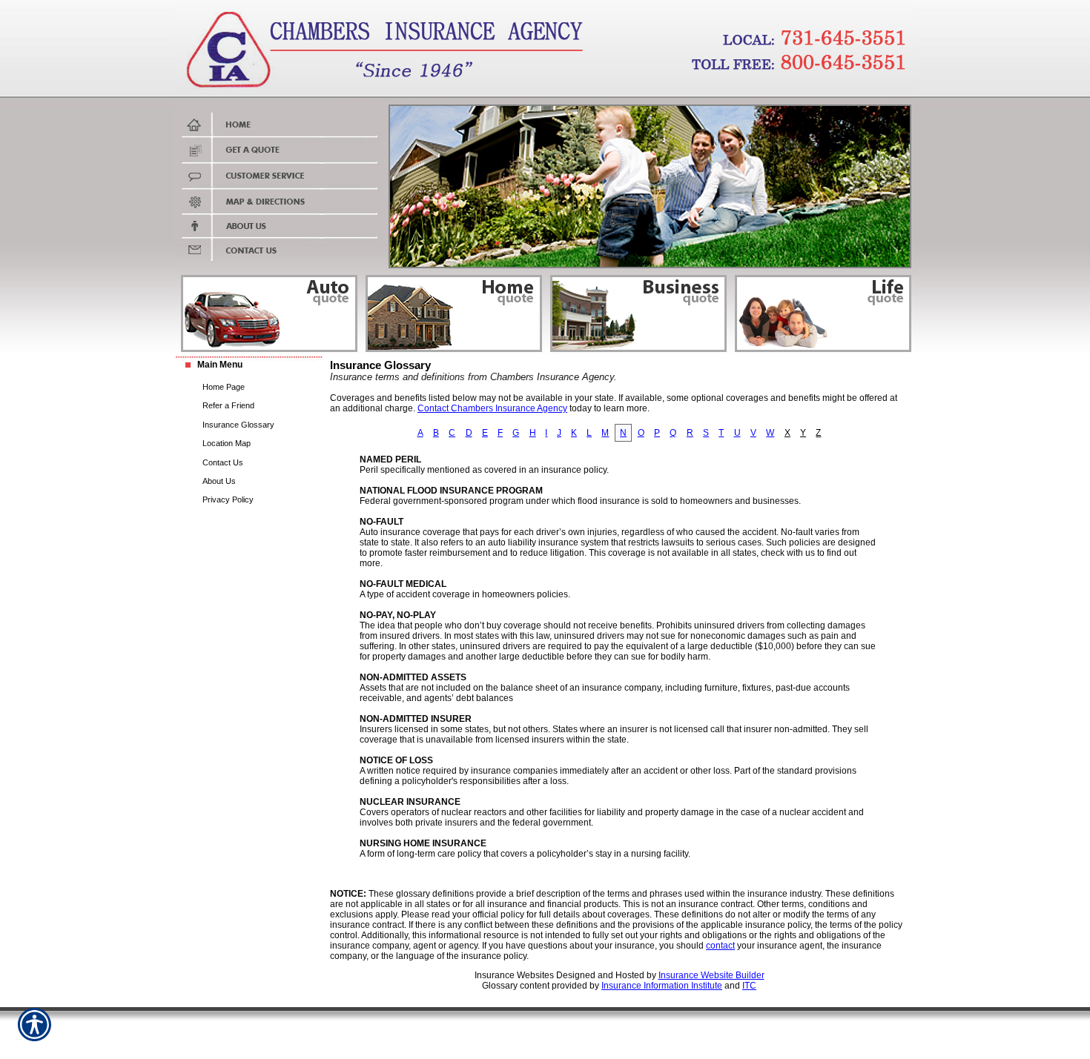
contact (720, 945)
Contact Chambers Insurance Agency (492, 408)
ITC (749, 985)
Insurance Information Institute (661, 985)
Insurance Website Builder (711, 975)
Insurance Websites (514, 975)
